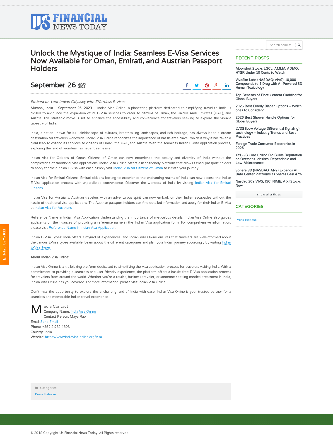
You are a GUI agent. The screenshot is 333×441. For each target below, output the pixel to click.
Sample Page (291, 432)
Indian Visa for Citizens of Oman (138, 168)
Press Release (45, 394)
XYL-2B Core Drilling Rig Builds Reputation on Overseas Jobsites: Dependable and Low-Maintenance (269, 159)
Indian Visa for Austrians (53, 208)
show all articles (269, 194)
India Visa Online (83, 311)
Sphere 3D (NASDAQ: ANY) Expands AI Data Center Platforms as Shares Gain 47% (269, 172)
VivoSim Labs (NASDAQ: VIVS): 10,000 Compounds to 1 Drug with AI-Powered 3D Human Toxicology (269, 84)
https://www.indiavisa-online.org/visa (73, 337)
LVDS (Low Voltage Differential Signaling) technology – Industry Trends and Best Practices (267, 133)
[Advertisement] (220, 21)
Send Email (49, 322)
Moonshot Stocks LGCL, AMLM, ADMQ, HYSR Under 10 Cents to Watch (267, 70)
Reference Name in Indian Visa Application (82, 228)
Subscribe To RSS (4, 243)
